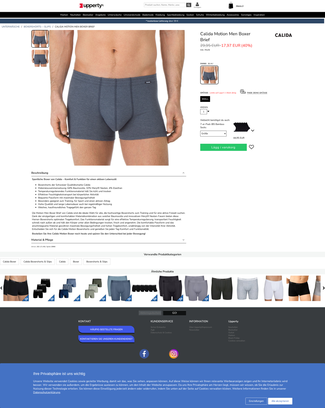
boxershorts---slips (37, 26)
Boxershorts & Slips (96, 261)
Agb (153, 330)
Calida (62, 261)
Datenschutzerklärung (46, 392)
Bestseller (88, 14)
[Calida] (283, 39)
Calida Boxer (9, 261)
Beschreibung (39, 173)
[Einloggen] (197, 4)
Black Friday (234, 338)
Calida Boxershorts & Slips (38, 261)
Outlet (231, 332)
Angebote (100, 14)
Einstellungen (256, 401)
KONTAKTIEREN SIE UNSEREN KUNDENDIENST (106, 339)
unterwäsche (11, 26)
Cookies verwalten (236, 340)
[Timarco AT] (91, 6)
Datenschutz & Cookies (161, 332)
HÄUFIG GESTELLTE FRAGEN (106, 329)
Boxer (76, 261)
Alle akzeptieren (280, 401)
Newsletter (194, 330)
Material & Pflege (42, 240)
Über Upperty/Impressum (200, 327)
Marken (64, 14)
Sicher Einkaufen (158, 327)
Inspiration (259, 14)
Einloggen (197, 7)
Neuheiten (75, 14)
